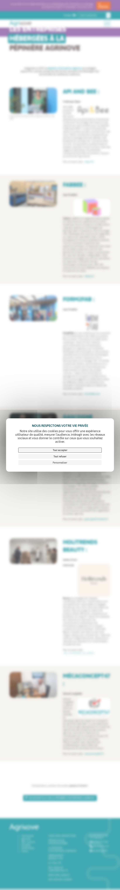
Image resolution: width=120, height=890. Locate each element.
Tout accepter (60, 450)
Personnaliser (60, 462)
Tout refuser (59, 456)
